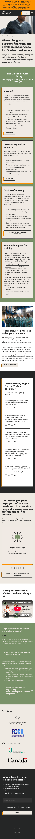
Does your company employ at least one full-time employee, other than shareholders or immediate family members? (17, 435)
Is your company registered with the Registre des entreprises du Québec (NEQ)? (16, 403)
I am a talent (25, 807)
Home (4, 36)
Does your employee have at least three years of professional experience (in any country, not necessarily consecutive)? (17, 452)
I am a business (11, 807)
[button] (12, 568)
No (15, 408)
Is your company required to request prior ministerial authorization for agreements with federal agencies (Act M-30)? (17, 418)
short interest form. (20, 9)
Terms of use (17, 832)
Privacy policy (17, 828)
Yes (8, 408)
